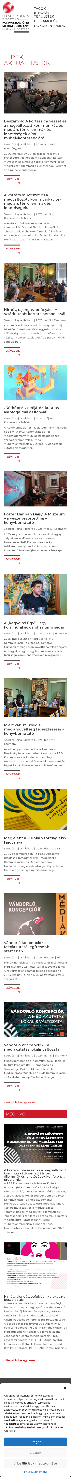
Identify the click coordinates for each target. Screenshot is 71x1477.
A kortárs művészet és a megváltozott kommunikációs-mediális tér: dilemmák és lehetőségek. (32, 201)
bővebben (13, 181)
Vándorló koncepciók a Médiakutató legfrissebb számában (26, 947)
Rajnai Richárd (24, 144)
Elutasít (35, 1453)
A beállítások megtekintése (35, 1463)
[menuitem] (40, 8)
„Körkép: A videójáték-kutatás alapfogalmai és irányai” (31, 410)
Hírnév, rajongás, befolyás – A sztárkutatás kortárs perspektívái (34, 312)
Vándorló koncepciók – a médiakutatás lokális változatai (32, 1047)
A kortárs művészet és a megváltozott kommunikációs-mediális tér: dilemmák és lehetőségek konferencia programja (35, 1174)
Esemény (10, 148)
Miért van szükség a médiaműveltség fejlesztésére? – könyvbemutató (34, 729)
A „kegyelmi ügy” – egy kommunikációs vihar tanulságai (34, 625)
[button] (65, 1388)
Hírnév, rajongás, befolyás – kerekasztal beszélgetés (35, 1298)
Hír (19, 148)
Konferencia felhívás (17, 218)
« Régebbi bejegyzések (20, 1102)
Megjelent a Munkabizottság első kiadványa (35, 840)
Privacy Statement (35, 1471)
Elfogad (36, 1442)
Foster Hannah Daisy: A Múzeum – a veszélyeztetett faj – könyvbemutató (34, 518)
